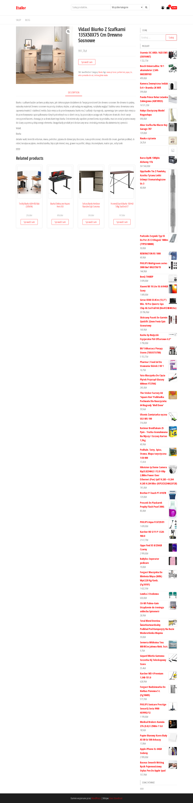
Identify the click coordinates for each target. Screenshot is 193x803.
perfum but (121, 72)
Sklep (18, 20)
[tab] (75, 92)
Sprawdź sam (86, 62)
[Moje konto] (162, 7)
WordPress (96, 798)
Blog (27, 20)
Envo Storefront (115, 798)
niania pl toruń (111, 72)
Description (73, 92)
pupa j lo (129, 72)
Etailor (21, 7)
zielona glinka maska (101, 75)
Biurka (100, 72)
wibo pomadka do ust (85, 75)
